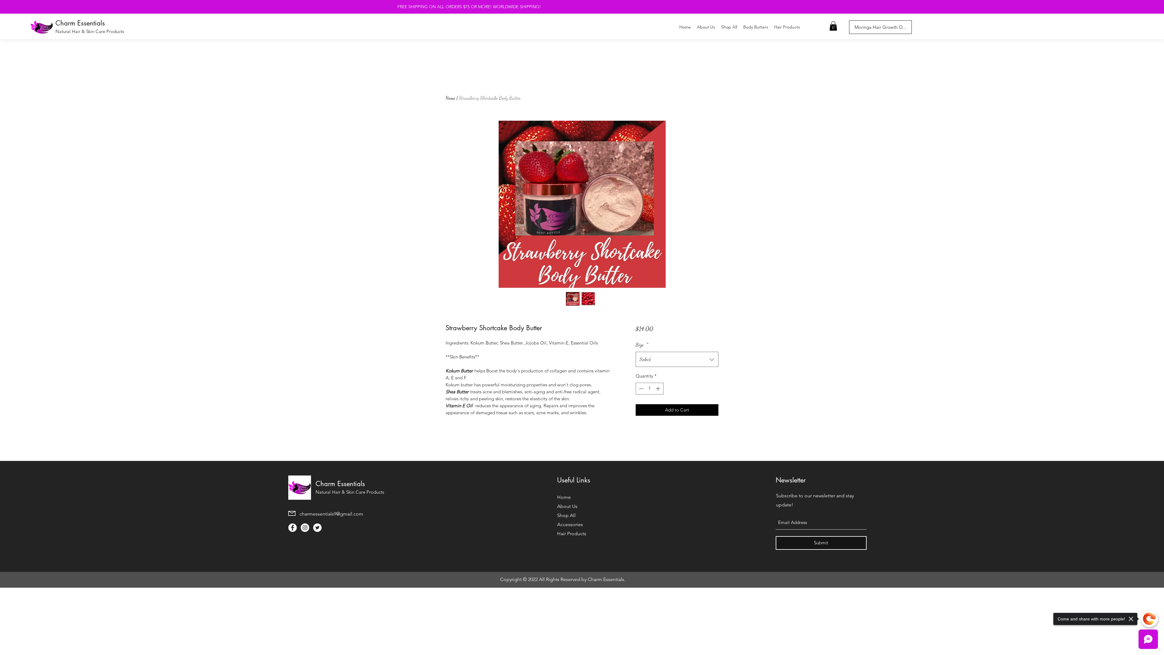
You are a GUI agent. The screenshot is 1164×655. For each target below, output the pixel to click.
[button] (833, 26)
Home (450, 98)
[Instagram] (305, 527)
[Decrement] (641, 388)
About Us (567, 506)
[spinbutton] (649, 388)
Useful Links (573, 480)
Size (642, 344)
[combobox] (677, 359)
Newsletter (791, 480)
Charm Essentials (80, 23)
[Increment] (658, 388)
